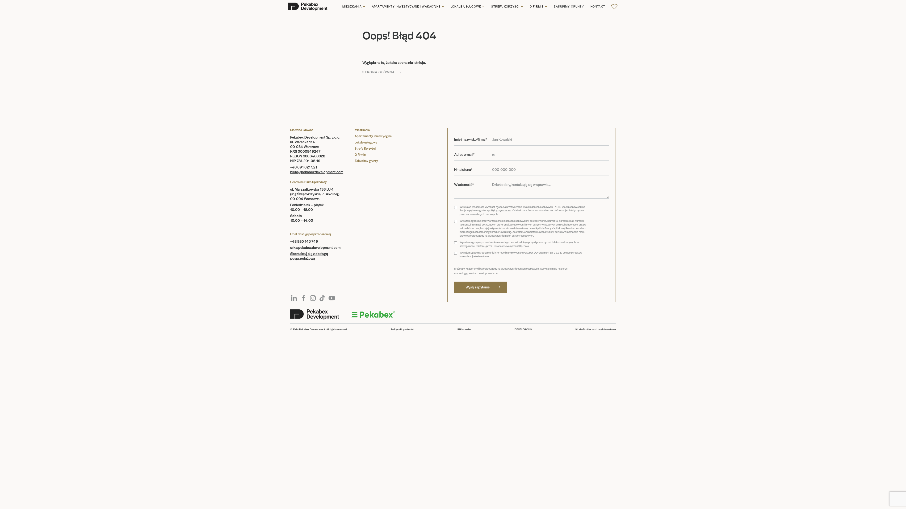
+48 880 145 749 (304, 241)
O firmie (537, 6)
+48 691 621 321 (303, 166)
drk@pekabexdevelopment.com (315, 247)
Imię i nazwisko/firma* (470, 139)
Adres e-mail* (464, 154)
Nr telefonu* (463, 169)
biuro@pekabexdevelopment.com (316, 171)
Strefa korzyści (505, 6)
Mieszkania (352, 6)
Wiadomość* (464, 184)
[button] (353, 6)
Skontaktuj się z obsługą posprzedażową (309, 256)
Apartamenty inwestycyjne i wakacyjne (406, 6)
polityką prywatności (499, 210)
